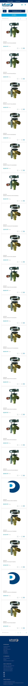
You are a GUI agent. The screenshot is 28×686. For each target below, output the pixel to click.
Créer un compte (10, 1)
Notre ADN (5, 650)
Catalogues (5, 651)
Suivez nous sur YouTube (8, 669)
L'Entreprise (5, 647)
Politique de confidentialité (8, 684)
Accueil (3, 8)
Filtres (14, 15)
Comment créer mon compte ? (8, 660)
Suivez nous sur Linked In (8, 670)
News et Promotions (7, 649)
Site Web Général (6, 646)
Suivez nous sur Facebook (8, 668)
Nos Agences (5, 653)
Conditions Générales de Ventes (9, 681)
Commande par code (16, 11)
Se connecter (18, 1)
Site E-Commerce (6, 658)
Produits (4, 659)
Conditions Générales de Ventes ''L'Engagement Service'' (13, 682)
